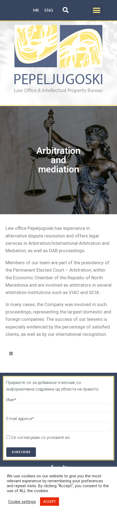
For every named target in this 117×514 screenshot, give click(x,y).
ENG (49, 10)
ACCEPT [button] (49, 502)
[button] (97, 10)
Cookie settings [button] (22, 501)
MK (36, 10)
